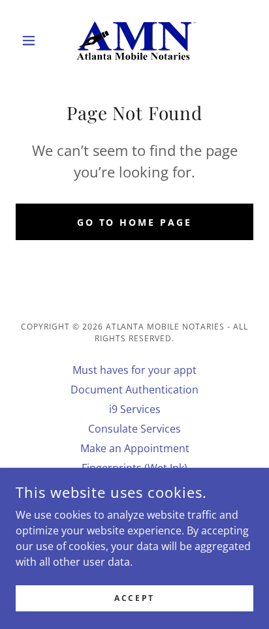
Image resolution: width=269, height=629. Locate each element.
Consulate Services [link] (134, 429)
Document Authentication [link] (134, 389)
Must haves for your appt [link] (134, 370)
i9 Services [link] (135, 409)
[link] (135, 40)
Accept (134, 598)
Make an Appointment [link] (134, 448)
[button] (34, 40)
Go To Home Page (135, 222)
